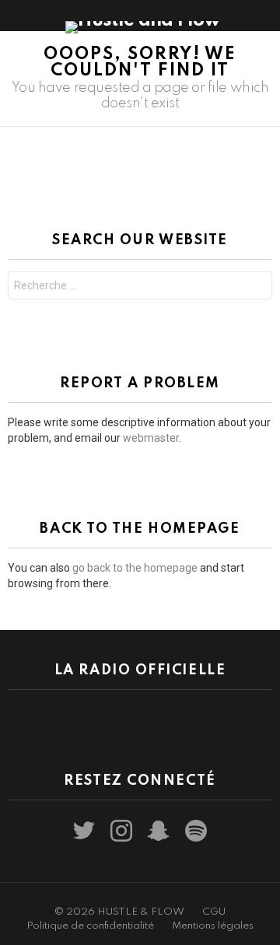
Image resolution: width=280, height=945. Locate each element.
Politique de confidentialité (90, 926)
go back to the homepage (135, 568)
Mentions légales (213, 926)
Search (256, 287)
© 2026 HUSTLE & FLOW (119, 912)
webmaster (151, 438)
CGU (214, 912)
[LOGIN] (263, 15)
